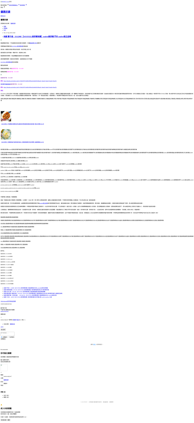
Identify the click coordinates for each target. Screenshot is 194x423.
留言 (18, 319)
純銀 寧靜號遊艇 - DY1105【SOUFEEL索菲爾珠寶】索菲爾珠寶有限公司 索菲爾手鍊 (26, 289)
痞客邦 (15, 319)
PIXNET (85, 402)
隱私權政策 (105, 402)
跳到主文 (3, 16)
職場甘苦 (12, 324)
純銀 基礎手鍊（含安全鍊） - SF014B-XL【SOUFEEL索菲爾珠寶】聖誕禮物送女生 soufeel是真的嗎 (30, 295)
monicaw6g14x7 (5, 311)
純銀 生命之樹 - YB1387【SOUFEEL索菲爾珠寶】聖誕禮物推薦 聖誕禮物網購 (24, 291)
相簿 (5, 26)
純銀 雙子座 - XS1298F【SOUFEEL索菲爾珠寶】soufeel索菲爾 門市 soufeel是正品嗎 (37, 37)
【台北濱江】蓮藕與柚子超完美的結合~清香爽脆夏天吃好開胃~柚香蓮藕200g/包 (22, 142)
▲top (2, 326)
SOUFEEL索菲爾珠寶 (17, 46)
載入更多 (3, 329)
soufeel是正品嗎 (43, 203)
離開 (9, 420)
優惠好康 (5, 11)
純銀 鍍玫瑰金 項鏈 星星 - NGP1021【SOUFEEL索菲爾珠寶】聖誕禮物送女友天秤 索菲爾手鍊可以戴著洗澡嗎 (33, 293)
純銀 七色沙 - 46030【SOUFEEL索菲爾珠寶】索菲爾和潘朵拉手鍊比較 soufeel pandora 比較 (28, 297)
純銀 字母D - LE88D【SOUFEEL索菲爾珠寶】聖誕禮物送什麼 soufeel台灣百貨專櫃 (26, 288)
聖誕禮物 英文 (33, 43)
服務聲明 (111, 402)
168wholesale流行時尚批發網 (8, 301)
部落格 (5, 28)
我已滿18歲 (3, 420)
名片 (5, 30)
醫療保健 (13, 23)
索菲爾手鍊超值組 (5, 84)
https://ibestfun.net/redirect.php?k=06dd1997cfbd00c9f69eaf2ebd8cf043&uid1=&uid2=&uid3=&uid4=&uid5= (30, 81)
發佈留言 (3, 338)
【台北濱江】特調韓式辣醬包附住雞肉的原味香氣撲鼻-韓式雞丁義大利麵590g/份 (22, 124)
